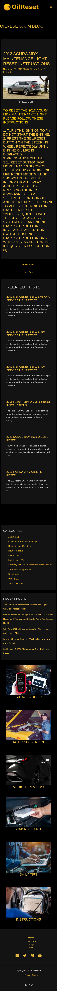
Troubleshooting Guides (19, 569)
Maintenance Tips (16, 560)
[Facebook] (17, 955)
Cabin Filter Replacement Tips (22, 541)
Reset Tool (31, 941)
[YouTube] (40, 955)
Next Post (28, 272)
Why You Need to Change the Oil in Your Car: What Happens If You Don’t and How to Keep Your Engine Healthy (28, 619)
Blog (31, 948)
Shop (31, 944)
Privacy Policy (31, 975)
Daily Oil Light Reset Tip (35, 69)
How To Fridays (15, 551)
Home (31, 938)
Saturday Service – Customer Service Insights (30, 565)
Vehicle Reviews (16, 583)
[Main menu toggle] (51, 7)
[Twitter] (24, 955)
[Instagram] (32, 955)
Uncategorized (15, 574)
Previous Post (28, 264)
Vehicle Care (14, 579)
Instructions (8, 72)
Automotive (13, 537)
